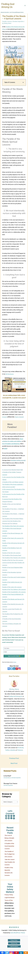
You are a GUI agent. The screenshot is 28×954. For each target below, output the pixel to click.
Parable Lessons (7, 21)
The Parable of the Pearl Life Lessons (13, 526)
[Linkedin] (14, 668)
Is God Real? (7, 776)
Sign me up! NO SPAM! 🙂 (14, 656)
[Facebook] (9, 668)
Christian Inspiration (18, 21)
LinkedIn (12, 750)
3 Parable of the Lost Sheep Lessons (12, 482)
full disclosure (9, 374)
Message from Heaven (10, 783)
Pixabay (14, 662)
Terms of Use (9, 900)
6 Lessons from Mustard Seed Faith (12, 470)
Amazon (4, 417)
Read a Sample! (19, 417)
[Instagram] (19, 668)
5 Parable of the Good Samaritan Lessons (9, 846)
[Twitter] (11, 668)
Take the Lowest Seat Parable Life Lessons (10, 862)
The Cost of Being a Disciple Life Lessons (9, 838)
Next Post (14, 763)
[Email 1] (18, 927)
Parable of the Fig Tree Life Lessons (12, 560)
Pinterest (20, 750)
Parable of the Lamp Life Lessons (12, 587)
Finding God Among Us (15, 696)
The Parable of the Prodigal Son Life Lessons (9, 854)
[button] (14, 940)
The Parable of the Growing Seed (11, 555)
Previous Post (14, 758)
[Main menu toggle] (25, 5)
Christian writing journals (18, 460)
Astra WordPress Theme (17, 932)
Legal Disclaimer (9, 897)
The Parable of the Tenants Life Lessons (13, 558)
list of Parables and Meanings (11, 443)
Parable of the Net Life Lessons (11, 553)
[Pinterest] (17, 668)
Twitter (7, 750)
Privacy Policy (9, 895)
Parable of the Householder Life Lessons (14, 592)
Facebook (20, 747)
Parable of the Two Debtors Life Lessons (14, 589)
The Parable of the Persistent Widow (12, 518)
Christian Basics (7, 777)
